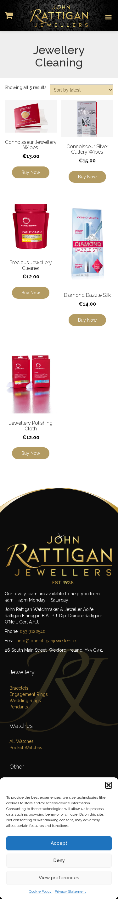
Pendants (18, 706)
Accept (59, 843)
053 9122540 (33, 631)
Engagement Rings (28, 694)
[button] (108, 785)
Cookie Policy (40, 891)
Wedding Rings (25, 700)
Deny (59, 860)
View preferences (59, 878)
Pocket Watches (25, 747)
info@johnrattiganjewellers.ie (47, 640)
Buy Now (30, 292)
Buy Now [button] (30, 172)
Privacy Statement (70, 891)
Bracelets (18, 688)
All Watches (21, 741)
